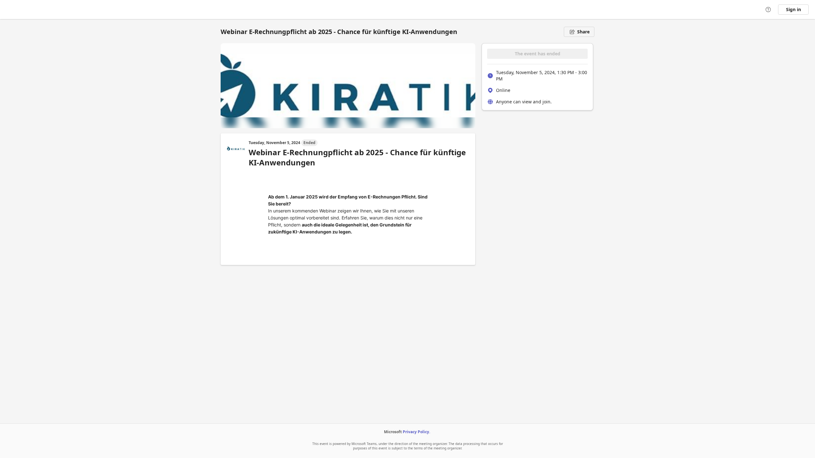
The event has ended (537, 54)
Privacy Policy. (416, 431)
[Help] (768, 9)
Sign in (793, 9)
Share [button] (583, 32)
